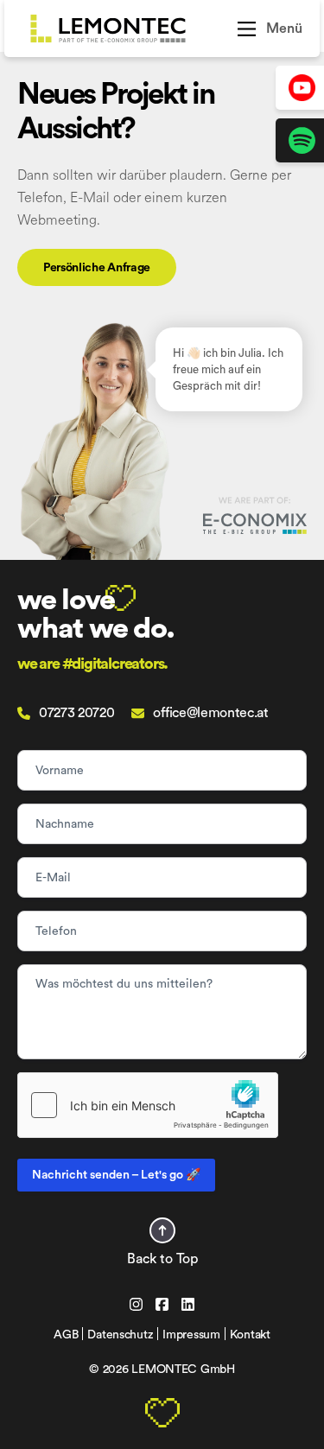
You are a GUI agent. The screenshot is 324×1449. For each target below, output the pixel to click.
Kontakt (250, 1335)
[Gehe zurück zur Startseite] (127, 28)
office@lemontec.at (210, 713)
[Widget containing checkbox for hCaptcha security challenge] (147, 1105)
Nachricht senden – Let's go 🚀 (116, 1175)
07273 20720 (76, 713)
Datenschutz (120, 1335)
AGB (66, 1335)
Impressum (190, 1335)
